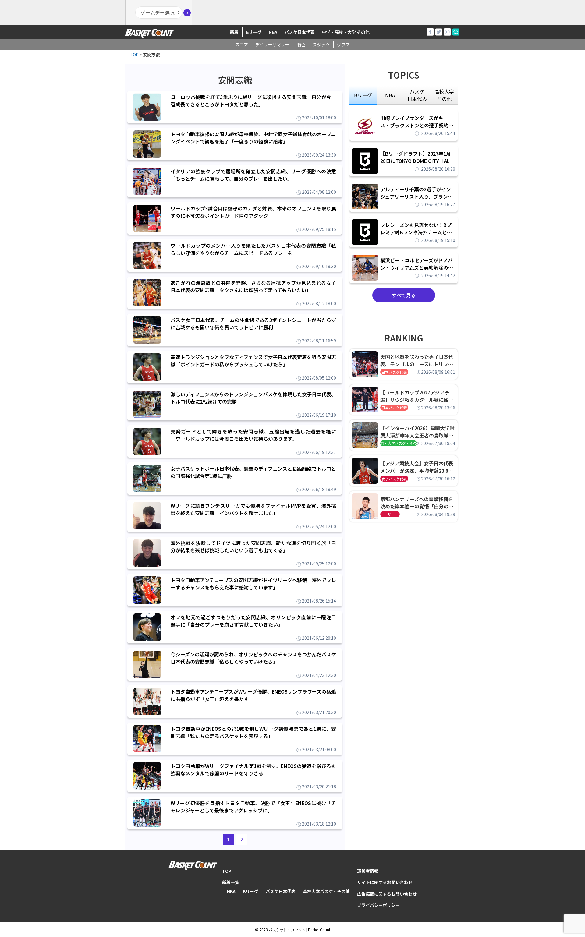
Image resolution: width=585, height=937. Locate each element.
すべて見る (404, 295)
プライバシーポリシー (378, 905)
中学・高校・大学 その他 (346, 32)
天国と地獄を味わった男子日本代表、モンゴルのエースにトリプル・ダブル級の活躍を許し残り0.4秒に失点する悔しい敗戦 (417, 360)
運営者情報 (367, 871)
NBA (273, 32)
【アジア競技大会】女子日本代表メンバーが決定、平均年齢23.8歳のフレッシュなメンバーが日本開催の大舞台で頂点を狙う (416, 467)
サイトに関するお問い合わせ (385, 882)
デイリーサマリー (272, 44)
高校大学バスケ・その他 (326, 891)
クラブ (343, 44)
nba (390, 95)
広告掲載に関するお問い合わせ (387, 894)
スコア (241, 44)
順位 (301, 44)
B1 (390, 514)
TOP (226, 871)
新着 (234, 32)
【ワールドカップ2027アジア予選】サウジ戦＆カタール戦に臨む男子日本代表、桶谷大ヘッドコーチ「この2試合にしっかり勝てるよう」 (416, 396)
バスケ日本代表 (299, 32)
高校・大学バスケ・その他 (398, 443)
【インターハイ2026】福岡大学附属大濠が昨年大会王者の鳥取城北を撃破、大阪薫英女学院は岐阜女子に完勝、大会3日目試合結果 (417, 431)
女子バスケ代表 (394, 478)
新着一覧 (230, 882)
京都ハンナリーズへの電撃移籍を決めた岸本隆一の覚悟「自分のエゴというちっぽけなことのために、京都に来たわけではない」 (416, 502)
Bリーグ (253, 32)
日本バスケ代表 (394, 372)
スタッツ (321, 44)
